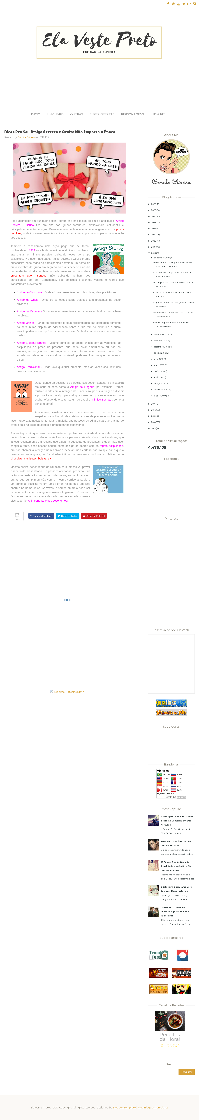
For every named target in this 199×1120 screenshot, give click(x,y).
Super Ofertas (102, 114)
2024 (153, 216)
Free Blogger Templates (153, 1107)
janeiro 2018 (160, 395)
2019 (153, 247)
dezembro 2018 (162, 257)
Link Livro (55, 114)
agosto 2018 (160, 353)
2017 (153, 404)
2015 (153, 416)
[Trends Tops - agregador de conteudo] (158, 959)
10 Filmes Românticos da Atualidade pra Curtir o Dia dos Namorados (176, 866)
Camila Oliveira (27, 137)
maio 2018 (159, 371)
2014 (153, 422)
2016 (153, 410)
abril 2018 (158, 377)
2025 (153, 210)
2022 (153, 228)
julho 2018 (159, 359)
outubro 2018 (160, 340)
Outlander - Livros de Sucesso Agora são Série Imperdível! (175, 911)
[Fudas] (181, 977)
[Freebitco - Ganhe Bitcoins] (67, 691)
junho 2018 (159, 365)
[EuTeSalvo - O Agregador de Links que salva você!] (158, 977)
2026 (153, 204)
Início (35, 114)
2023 (153, 222)
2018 (153, 253)
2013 (153, 428)
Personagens (132, 114)
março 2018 (159, 383)
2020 (153, 241)
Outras (76, 114)
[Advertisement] (99, 82)
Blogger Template (124, 1107)
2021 (153, 234)
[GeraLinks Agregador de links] (171, 706)
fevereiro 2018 (161, 389)
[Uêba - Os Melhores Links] (158, 993)
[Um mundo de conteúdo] (181, 993)
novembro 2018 (161, 334)
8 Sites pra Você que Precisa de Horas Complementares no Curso (177, 820)
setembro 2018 (161, 346)
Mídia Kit (158, 114)
